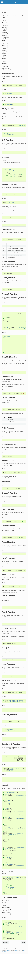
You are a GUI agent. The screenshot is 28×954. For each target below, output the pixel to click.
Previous (6, 942)
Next (23, 942)
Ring (15, 2)
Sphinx (8, 950)
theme (15, 950)
